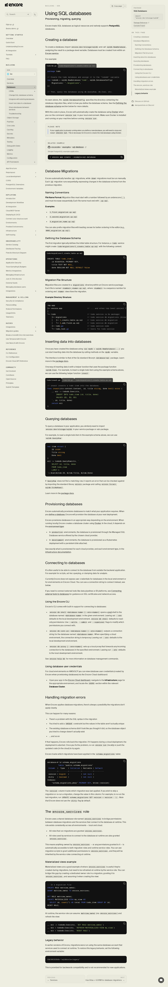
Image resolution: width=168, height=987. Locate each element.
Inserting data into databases (68, 341)
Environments (11, 223)
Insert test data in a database (20, 103)
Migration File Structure (58, 280)
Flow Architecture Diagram (16, 253)
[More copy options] (125, 6)
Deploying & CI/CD (13, 215)
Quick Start (10, 43)
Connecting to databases (65, 563)
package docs (62, 361)
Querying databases (61, 419)
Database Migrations (61, 171)
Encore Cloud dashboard (79, 680)
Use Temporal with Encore (16, 339)
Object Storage (13, 118)
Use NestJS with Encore (15, 343)
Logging (10, 150)
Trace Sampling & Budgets (16, 267)
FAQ (7, 59)
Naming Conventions (57, 192)
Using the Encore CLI (57, 601)
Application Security (13, 263)
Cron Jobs (11, 126)
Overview (9, 38)
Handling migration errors (65, 697)
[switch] (35, 14)
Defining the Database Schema (63, 238)
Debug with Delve (13, 146)
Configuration (12, 158)
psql (110, 612)
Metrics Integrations (13, 271)
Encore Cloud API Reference (17, 361)
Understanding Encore (14, 47)
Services (10, 83)
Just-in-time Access (14, 279)
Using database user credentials (63, 666)
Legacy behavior (54, 940)
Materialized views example (60, 861)
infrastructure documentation (58, 552)
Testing (9, 142)
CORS (8, 181)
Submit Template (12, 387)
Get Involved (11, 371)
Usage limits (10, 313)
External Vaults (11, 283)
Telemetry (10, 317)
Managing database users (16, 287)
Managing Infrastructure (15, 275)
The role (67, 811)
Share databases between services (19, 108)
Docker (115, 112)
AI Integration (11, 51)
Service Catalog (12, 245)
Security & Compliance (15, 301)
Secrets (10, 134)
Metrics (10, 154)
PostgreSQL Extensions (15, 185)
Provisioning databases (63, 504)
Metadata (10, 138)
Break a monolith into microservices (19, 335)
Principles (9, 383)
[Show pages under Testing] (34, 142)
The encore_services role (143, 85)
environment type (56, 526)
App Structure (11, 168)
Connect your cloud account (17, 219)
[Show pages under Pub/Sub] (34, 122)
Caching (10, 130)
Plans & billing (11, 305)
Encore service (51, 53)
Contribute (10, 375)
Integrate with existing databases (21, 99)
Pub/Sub (10, 122)
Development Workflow (15, 203)
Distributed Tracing (13, 249)
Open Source (11, 379)
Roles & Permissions (14, 309)
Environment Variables (14, 189)
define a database (57, 514)
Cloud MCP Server (13, 211)
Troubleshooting (15, 114)
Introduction (10, 199)
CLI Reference (11, 353)
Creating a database (61, 39)
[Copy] (124, 70)
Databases (11, 87)
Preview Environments (14, 227)
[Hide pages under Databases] (34, 87)
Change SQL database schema (21, 95)
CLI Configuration (12, 357)
